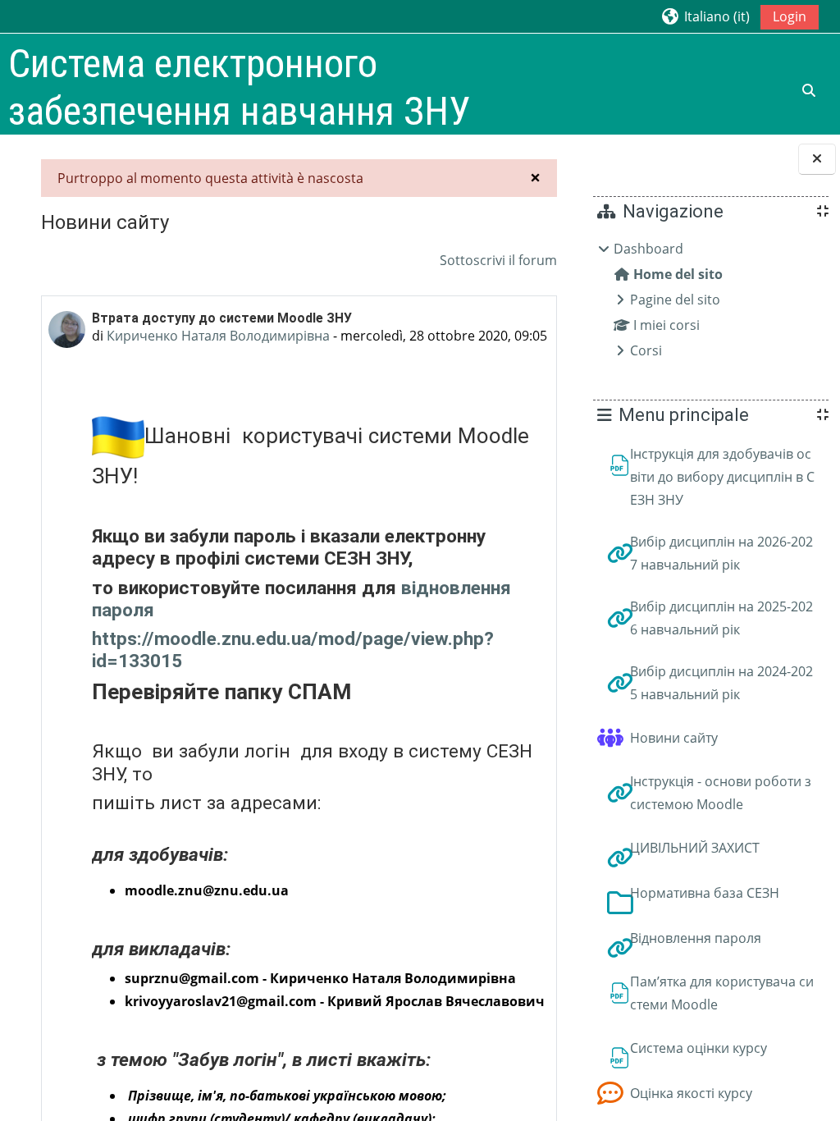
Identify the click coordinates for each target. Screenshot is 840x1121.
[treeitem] (710, 299)
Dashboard (648, 249)
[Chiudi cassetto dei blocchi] (817, 159)
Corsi (646, 350)
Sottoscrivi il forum (498, 260)
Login (789, 16)
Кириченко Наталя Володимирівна (218, 336)
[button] (705, 16)
